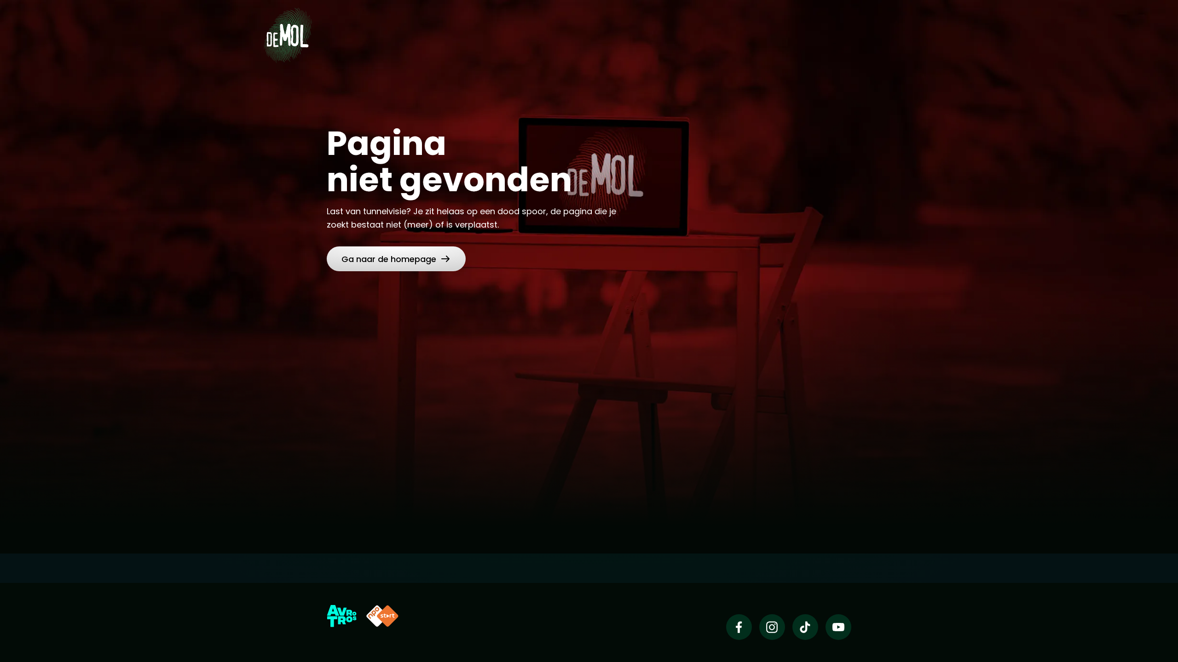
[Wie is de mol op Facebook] (739, 627)
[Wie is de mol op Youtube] (838, 627)
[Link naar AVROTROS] (342, 616)
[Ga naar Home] (287, 35)
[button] (396, 258)
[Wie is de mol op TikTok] (805, 627)
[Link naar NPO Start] (382, 616)
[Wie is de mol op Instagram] (772, 627)
